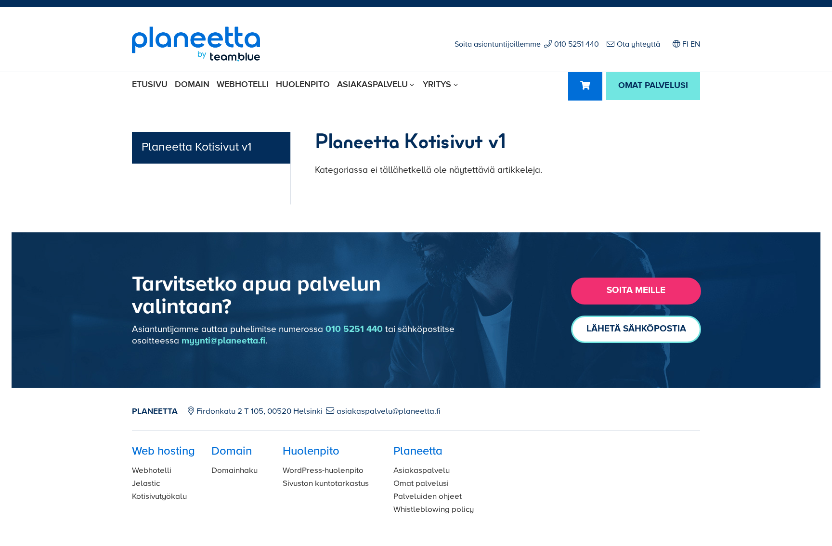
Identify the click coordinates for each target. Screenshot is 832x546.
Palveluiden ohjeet (427, 497)
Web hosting (163, 451)
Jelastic (146, 484)
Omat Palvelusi (653, 85)
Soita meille (636, 290)
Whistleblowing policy (433, 510)
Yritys (437, 84)
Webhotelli (243, 84)
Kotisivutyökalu (159, 497)
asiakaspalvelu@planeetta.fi (389, 411)
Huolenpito (303, 84)
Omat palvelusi (421, 484)
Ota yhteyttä (638, 45)
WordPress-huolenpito (323, 471)
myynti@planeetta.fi (223, 340)
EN (695, 45)
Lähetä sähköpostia (636, 328)
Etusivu (150, 84)
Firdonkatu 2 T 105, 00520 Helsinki (259, 411)
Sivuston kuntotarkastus (326, 484)
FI (685, 45)
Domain (192, 84)
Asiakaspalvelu (372, 84)
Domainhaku (234, 471)
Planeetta (417, 451)
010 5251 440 (576, 45)
